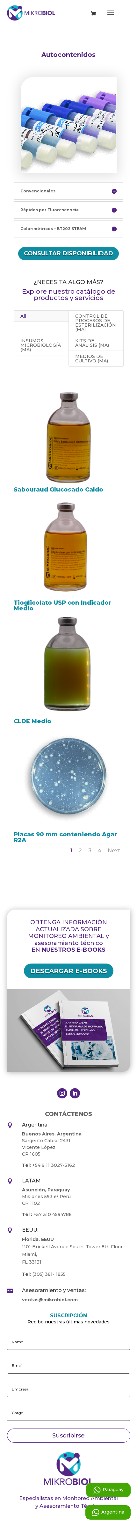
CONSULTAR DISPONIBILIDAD (68, 253)
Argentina (112, 1512)
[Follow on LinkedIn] (75, 1093)
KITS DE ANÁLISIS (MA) (92, 343)
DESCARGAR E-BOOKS (68, 971)
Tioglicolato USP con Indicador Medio (62, 605)
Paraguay (113, 1489)
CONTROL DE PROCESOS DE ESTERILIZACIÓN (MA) (95, 322)
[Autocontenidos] (69, 171)
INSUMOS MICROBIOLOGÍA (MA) (40, 345)
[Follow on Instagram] (62, 1093)
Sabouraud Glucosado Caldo (58, 489)
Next (114, 851)
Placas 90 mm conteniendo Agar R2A (65, 837)
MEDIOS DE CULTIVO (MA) (91, 358)
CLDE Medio (32, 721)
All (23, 316)
